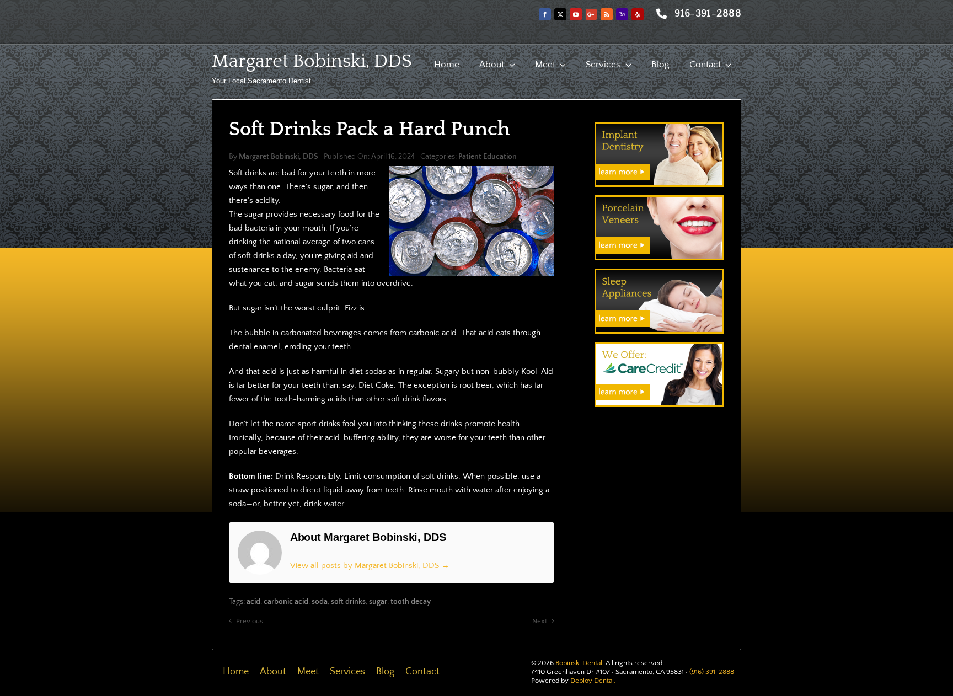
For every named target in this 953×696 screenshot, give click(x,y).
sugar (378, 601)
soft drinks (348, 601)
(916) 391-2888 (711, 672)
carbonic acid (286, 601)
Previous (249, 621)
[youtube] (576, 14)
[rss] (607, 14)
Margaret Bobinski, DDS (312, 61)
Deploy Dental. (592, 680)
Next (539, 621)
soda (320, 601)
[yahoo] (622, 14)
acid (253, 601)
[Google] (591, 14)
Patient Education (487, 156)
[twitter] (560, 14)
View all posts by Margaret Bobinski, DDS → (369, 565)
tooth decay (410, 601)
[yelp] (637, 14)
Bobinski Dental (578, 663)
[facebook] (545, 14)
